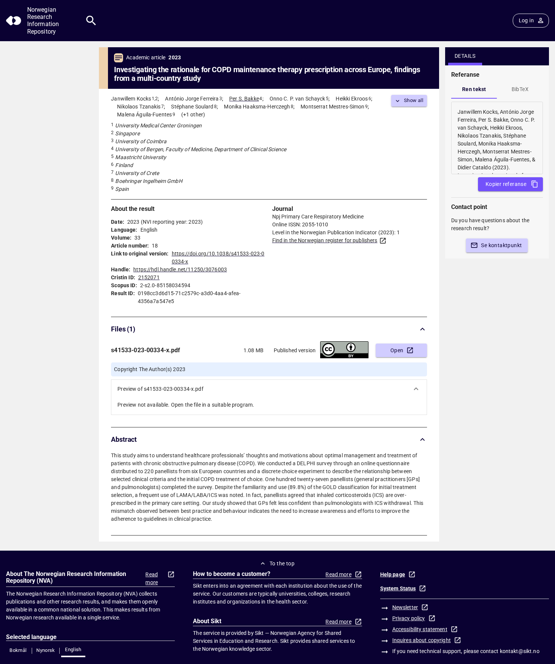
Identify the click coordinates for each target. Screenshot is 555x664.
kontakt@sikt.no (520, 651)
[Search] (91, 20)
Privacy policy (408, 618)
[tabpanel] (497, 138)
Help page (392, 574)
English (73, 649)
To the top (282, 563)
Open (397, 350)
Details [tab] (465, 56)
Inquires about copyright (421, 640)
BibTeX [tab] (520, 89)
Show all (413, 100)
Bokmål (17, 650)
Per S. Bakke (244, 99)
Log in (526, 20)
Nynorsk (45, 650)
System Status (398, 588)
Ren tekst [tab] (474, 89)
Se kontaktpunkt (501, 245)
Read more (151, 578)
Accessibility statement (419, 629)
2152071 (149, 277)
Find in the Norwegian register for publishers (325, 240)
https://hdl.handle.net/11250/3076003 (180, 269)
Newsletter (405, 607)
